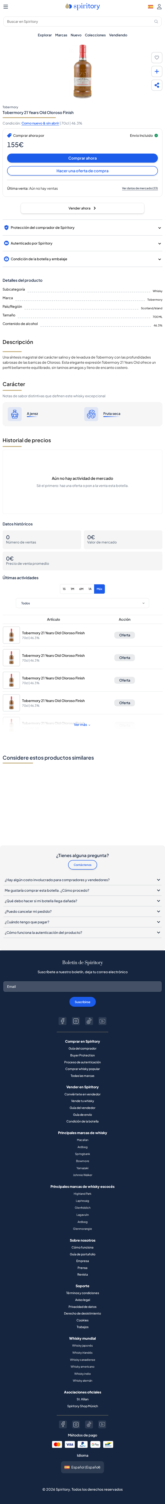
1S (64, 589)
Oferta (124, 635)
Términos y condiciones (82, 1293)
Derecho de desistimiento (82, 1313)
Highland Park (82, 1193)
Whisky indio (82, 1373)
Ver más (80, 724)
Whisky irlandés (82, 1352)
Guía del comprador (82, 1048)
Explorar (45, 35)
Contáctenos (83, 865)
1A (90, 589)
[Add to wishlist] (156, 57)
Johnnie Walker (82, 1175)
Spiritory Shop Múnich (82, 1406)
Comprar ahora (82, 157)
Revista (82, 1274)
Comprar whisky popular (82, 1069)
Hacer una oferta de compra (82, 170)
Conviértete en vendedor (82, 1094)
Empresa (82, 1261)
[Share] (156, 85)
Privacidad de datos (82, 1306)
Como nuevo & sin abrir (40, 123)
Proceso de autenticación (82, 1062)
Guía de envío (82, 1114)
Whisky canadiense (82, 1359)
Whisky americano (83, 1366)
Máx (99, 589)
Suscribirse (82, 1002)
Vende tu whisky (82, 1101)
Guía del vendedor (82, 1108)
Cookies (82, 1320)
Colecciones (95, 35)
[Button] (62, 1021)
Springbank (82, 1154)
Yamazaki (82, 1168)
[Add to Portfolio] (156, 71)
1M (72, 589)
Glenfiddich (82, 1207)
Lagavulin (82, 1214)
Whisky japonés (82, 1345)
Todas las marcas (82, 1076)
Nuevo (76, 35)
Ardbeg (83, 1147)
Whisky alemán (82, 1380)
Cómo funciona (82, 1247)
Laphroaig (82, 1200)
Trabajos (83, 1327)
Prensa (82, 1268)
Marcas (61, 35)
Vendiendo (118, 35)
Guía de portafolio (82, 1254)
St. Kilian (83, 1399)
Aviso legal (82, 1300)
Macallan (82, 1140)
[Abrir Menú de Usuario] (159, 6)
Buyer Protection (82, 1055)
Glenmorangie (82, 1228)
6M (81, 589)
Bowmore (82, 1161)
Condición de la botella (82, 1121)
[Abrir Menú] (5, 6)
